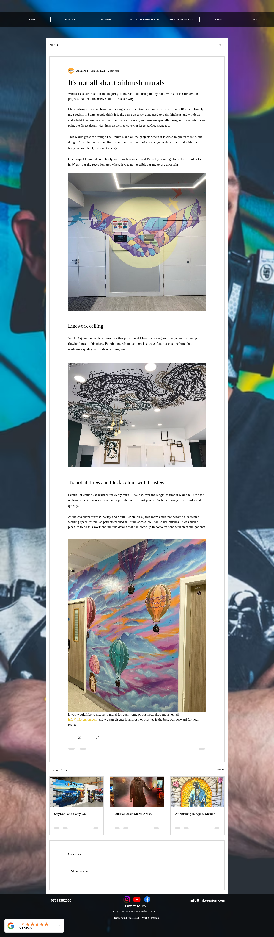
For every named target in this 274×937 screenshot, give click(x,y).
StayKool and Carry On (70, 813)
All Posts (54, 45)
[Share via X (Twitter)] (79, 737)
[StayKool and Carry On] (76, 792)
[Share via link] (97, 737)
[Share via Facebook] (70, 737)
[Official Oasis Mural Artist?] (137, 792)
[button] (220, 45)
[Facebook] (147, 899)
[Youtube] (137, 899)
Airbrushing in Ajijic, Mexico (195, 813)
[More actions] (203, 70)
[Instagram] (126, 899)
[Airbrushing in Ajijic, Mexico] (197, 792)
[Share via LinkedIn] (88, 737)
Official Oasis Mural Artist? (133, 813)
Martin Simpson (150, 917)
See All (221, 769)
